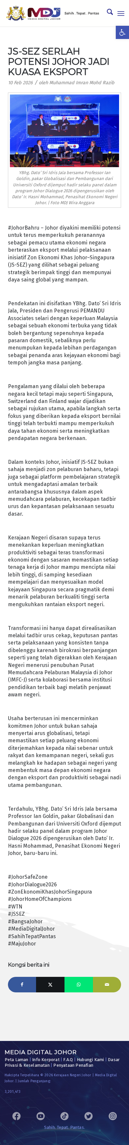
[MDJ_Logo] (53, 13)
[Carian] (106, 13)
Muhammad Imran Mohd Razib (81, 83)
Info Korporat (46, 1059)
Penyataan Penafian (73, 1065)
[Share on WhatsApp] (78, 985)
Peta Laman (16, 1059)
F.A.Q (68, 1059)
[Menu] (120, 13)
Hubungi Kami (90, 1059)
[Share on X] (50, 985)
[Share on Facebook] (22, 985)
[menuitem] (106, 13)
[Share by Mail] (107, 985)
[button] (122, 32)
